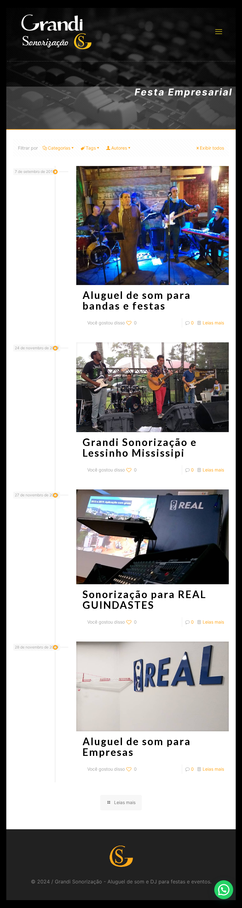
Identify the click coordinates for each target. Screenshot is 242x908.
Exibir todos (212, 148)
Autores (119, 148)
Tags (91, 148)
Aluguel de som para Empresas (137, 746)
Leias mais (213, 322)
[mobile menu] (218, 31)
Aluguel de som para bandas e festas (137, 300)
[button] (223, 889)
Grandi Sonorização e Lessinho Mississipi (140, 447)
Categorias (59, 148)
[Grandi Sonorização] (56, 31)
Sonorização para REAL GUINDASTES (144, 599)
